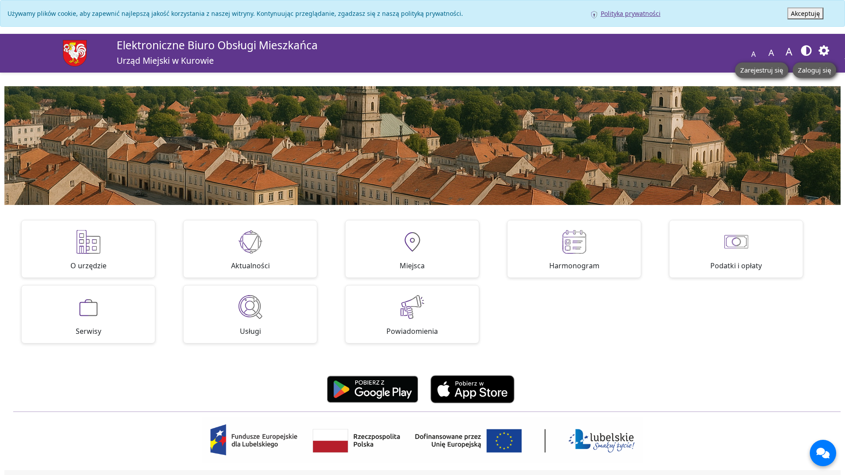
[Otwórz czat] (823, 453)
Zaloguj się (814, 70)
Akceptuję (805, 13)
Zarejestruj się (761, 70)
